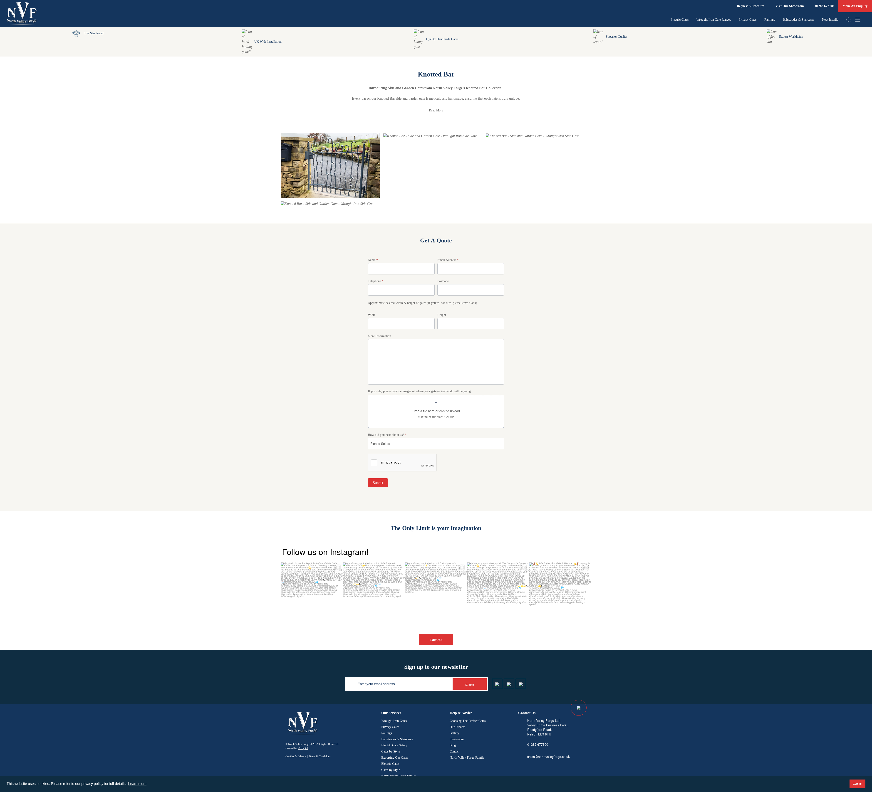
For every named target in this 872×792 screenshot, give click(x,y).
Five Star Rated (94, 33)
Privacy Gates (747, 19)
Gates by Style (390, 751)
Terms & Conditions (320, 756)
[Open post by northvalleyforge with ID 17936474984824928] (498, 593)
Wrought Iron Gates (394, 721)
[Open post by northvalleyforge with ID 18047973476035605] (312, 593)
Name (373, 260)
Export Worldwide (791, 36)
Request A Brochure (750, 6)
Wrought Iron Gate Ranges (713, 19)
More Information (379, 336)
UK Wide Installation (268, 41)
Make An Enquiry (855, 6)
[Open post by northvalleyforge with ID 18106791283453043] (436, 593)
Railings (769, 19)
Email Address (447, 260)
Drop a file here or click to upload (436, 411)
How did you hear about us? (387, 435)
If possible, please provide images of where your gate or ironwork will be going (419, 391)
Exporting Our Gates (394, 757)
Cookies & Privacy (295, 756)
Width (372, 315)
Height (441, 315)
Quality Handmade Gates (442, 39)
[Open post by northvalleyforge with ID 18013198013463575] (374, 593)
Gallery (454, 733)
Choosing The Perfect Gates (468, 721)
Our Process (457, 727)
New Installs (830, 19)
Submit (378, 483)
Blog (453, 745)
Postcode (443, 281)
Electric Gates (680, 19)
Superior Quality (616, 36)
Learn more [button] (137, 784)
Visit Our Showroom (789, 6)
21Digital (303, 748)
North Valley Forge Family (467, 757)
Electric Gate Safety (394, 745)
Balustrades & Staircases (798, 19)
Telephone (376, 281)
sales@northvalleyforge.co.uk (548, 756)
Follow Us (436, 639)
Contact (454, 751)
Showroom (457, 739)
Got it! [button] (857, 784)
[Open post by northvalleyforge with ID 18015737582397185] (560, 593)
